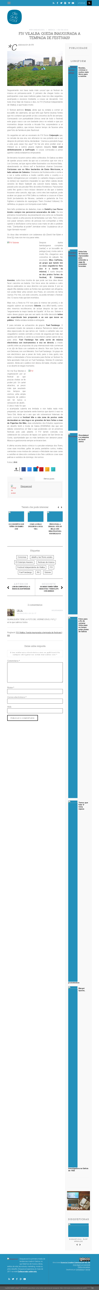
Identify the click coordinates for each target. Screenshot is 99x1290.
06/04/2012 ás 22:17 (26, 613)
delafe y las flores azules (41, 557)
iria (20, 610)
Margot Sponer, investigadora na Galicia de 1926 (78, 1079)
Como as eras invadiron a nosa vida (35, 526)
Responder (57, 610)
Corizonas (22, 557)
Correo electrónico (16, 697)
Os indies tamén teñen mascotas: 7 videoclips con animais (48, 587)
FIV (51, 567)
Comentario (13, 660)
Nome (10, 687)
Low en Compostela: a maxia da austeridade (21, 586)
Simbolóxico (80, 1270)
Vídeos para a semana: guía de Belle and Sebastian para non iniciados (55, 529)
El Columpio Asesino (24, 562)
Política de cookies (84, 1267)
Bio (21, 479)
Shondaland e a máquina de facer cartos (83, 438)
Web (9, 706)
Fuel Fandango (25, 572)
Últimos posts (49, 479)
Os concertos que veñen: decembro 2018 (16, 526)
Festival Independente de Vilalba (31, 567)
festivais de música (46, 562)
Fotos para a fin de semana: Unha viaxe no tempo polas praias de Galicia (83, 625)
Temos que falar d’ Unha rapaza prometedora (78, 893)
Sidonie (48, 572)
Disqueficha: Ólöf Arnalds (78, 1240)
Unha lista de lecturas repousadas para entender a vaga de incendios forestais (83, 259)
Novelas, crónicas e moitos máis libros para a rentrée (83, 72)
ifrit (38, 572)
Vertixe (87, 1270)
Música (52, 30)
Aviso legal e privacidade (81, 1265)
